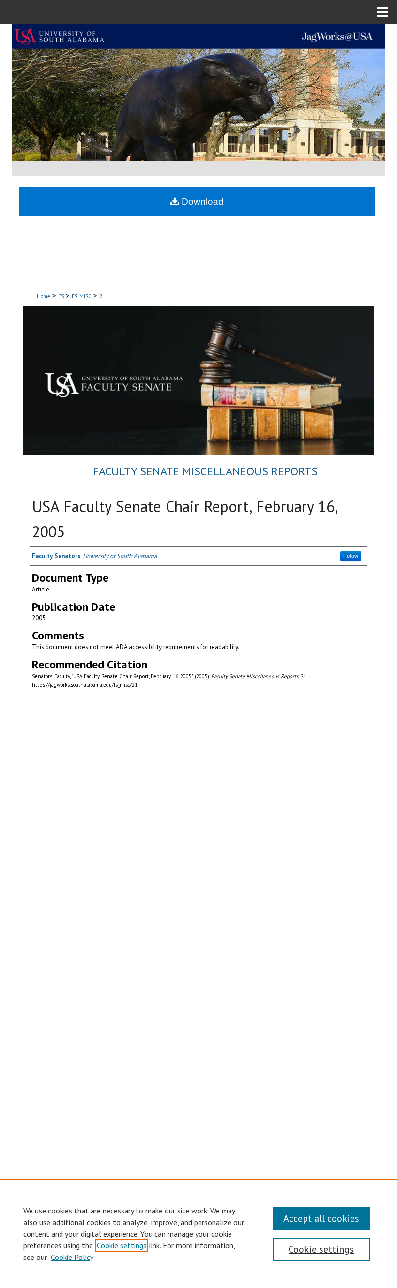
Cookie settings (122, 1245)
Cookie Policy (72, 1257)
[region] (198, 1233)
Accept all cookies (321, 1218)
